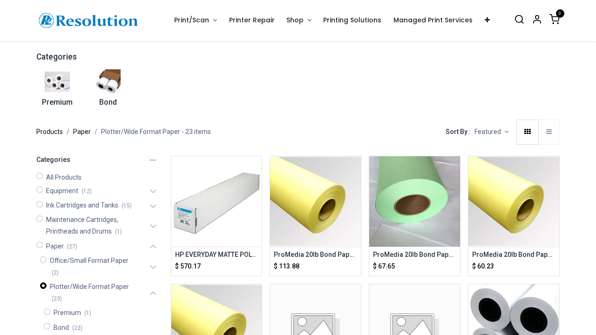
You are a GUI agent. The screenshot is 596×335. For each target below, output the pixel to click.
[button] (491, 132)
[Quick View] (255, 171)
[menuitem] (252, 20)
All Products (63, 177)
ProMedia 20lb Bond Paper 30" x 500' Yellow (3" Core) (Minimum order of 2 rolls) (513, 254)
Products (49, 131)
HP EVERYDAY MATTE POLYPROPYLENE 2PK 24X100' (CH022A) (216, 254)
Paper (82, 131)
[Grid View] (527, 132)
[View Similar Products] (255, 213)
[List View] (549, 132)
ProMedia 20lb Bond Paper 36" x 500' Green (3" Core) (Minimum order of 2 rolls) (414, 254)
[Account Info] (537, 20)
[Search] (519, 20)
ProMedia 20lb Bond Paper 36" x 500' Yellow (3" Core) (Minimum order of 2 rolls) (315, 254)
